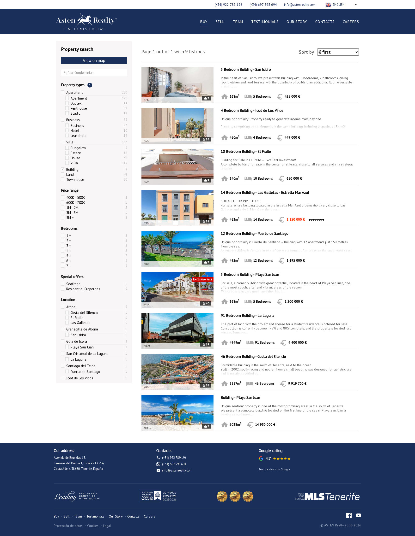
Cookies (92, 526)
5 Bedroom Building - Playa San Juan (250, 274)
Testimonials (265, 21)
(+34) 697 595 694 (263, 4)
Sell (220, 21)
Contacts (325, 21)
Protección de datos (68, 526)
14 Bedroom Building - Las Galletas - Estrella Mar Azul (265, 192)
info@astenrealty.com (300, 4)
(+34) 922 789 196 (228, 4)
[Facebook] (349, 515)
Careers (351, 21)
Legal (107, 526)
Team (238, 21)
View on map (94, 61)
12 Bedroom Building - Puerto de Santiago (254, 233)
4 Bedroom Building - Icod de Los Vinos (252, 110)
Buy (203, 21)
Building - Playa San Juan (240, 397)
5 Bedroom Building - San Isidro (246, 69)
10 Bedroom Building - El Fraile (246, 151)
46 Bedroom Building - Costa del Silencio (253, 356)
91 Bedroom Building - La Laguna (247, 315)
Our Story (297, 21)
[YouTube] (358, 515)
